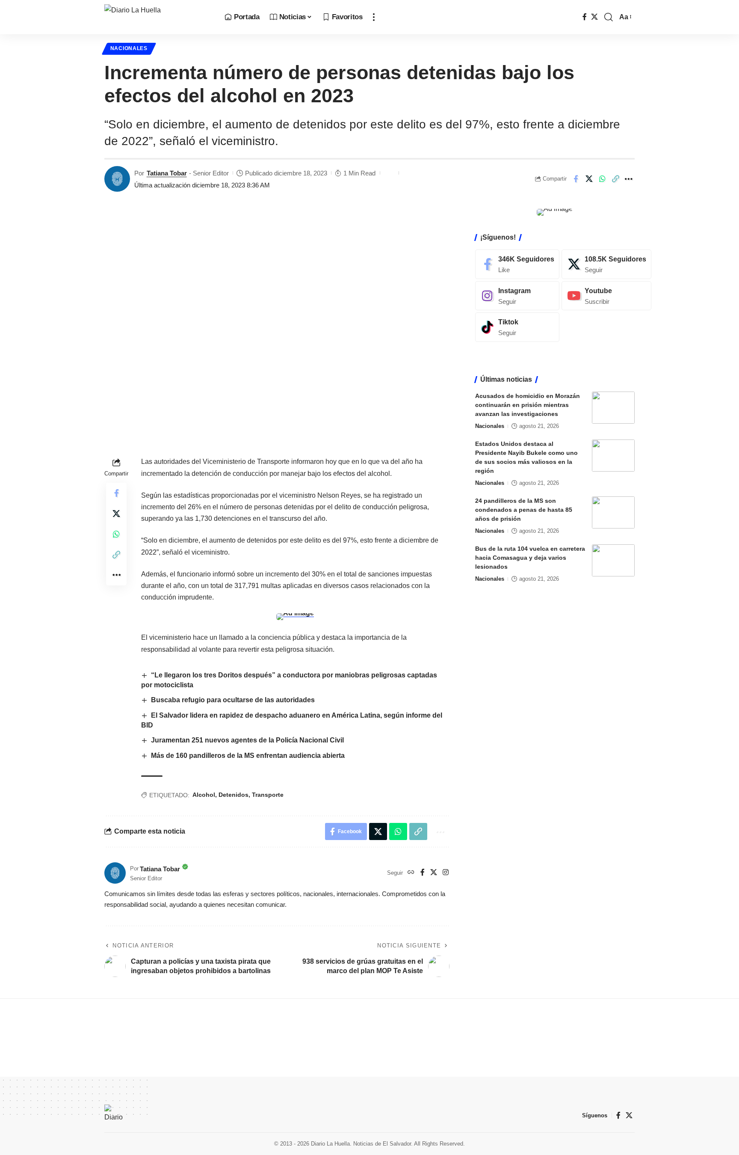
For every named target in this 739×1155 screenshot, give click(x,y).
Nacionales (129, 48)
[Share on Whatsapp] (602, 179)
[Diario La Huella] (157, 17)
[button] (374, 17)
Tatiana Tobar (167, 173)
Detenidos (233, 794)
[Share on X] (589, 179)
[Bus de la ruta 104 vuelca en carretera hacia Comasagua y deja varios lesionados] (613, 560)
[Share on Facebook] (576, 179)
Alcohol (203, 794)
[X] (594, 17)
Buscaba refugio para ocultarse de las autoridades (233, 700)
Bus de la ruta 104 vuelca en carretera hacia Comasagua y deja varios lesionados (530, 557)
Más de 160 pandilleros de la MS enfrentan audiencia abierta (248, 755)
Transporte (268, 794)
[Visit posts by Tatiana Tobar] (117, 179)
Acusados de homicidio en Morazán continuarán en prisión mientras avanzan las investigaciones (527, 404)
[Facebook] (584, 17)
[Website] (411, 873)
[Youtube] (606, 295)
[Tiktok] (517, 327)
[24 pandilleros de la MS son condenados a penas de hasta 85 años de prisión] (613, 512)
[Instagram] (445, 873)
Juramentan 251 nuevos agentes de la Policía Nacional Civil (247, 740)
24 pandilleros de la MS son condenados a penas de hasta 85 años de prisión (523, 509)
